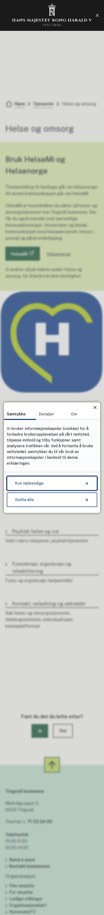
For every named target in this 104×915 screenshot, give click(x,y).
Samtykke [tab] (16, 414)
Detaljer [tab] (46, 414)
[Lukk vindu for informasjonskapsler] (95, 407)
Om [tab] (74, 414)
